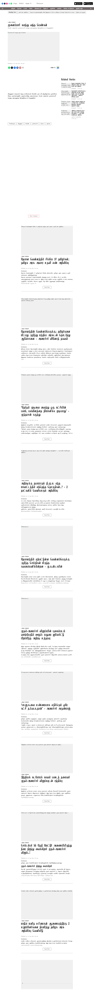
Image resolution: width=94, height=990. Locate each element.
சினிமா (30, 8)
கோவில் (27, 123)
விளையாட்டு (38, 8)
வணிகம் (59, 8)
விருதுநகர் (20, 123)
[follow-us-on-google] (58, 67)
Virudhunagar (12, 123)
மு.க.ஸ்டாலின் (39, 503)
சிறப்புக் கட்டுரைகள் (69, 8)
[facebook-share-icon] (15, 68)
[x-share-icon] (12, 68)
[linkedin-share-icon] (17, 68)
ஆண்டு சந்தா (79, 8)
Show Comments (33, 216)
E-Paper (15, 3)
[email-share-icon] (20, 68)
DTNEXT (21, 3)
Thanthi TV (28, 3)
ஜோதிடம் (45, 8)
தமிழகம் (13, 8)
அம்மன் (48, 123)
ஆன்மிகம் (52, 8)
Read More (47, 287)
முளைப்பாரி (35, 123)
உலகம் (25, 8)
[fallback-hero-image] (66, 85)
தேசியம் (19, 8)
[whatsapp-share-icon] (9, 68)
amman (42, 123)
